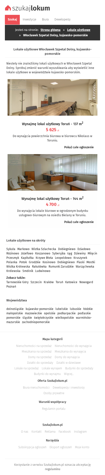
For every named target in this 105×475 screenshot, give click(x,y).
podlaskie (84, 313)
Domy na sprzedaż (40, 357)
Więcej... (69, 374)
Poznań (11, 286)
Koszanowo (42, 253)
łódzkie (88, 309)
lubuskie (75, 309)
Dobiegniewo (66, 249)
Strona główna (51, 30)
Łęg (69, 253)
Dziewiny (80, 253)
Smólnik (27, 271)
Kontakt (37, 431)
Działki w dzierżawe (68, 362)
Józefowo (27, 253)
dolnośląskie (15, 309)
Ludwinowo (42, 271)
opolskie (49, 313)
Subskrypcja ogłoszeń (32, 447)
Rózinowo (12, 253)
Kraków (49, 282)
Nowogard (86, 282)
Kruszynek (80, 258)
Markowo (23, 249)
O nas (24, 431)
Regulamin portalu (53, 408)
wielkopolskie (64, 317)
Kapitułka (27, 258)
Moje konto (82, 447)
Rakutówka (39, 266)
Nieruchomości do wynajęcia (73, 346)
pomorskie (13, 317)
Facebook (65, 431)
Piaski (80, 262)
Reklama (50, 431)
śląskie (27, 317)
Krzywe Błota (44, 258)
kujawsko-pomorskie (39, 309)
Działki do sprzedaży (40, 362)
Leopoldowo (63, 258)
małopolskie (14, 313)
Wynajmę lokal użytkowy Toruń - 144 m (52, 199)
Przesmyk (12, 258)
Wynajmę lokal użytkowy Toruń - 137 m (52, 124)
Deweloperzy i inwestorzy (69, 387)
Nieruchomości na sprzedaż (34, 346)
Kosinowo (48, 262)
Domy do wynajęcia (67, 357)
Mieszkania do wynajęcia (70, 351)
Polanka (11, 262)
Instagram (80, 431)
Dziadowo (83, 249)
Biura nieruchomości (36, 387)
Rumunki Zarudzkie (61, 266)
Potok (23, 262)
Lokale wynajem (52, 368)
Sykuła (10, 249)
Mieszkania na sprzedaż (37, 351)
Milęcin (92, 253)
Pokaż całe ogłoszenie (79, 147)
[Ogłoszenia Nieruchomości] (28, 11)
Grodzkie (35, 262)
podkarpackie (66, 313)
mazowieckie (33, 313)
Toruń (59, 282)
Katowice (71, 282)
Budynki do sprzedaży (79, 368)
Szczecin (36, 282)
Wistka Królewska (18, 266)
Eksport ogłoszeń (61, 447)
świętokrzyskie (43, 317)
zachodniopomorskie (36, 322)
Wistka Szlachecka (44, 249)
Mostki (90, 262)
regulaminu (52, 469)
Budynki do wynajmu (47, 374)
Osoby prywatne (53, 393)
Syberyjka (58, 253)
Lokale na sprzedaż (26, 368)
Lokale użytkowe (78, 30)
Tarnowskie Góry (17, 282)
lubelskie (61, 309)
